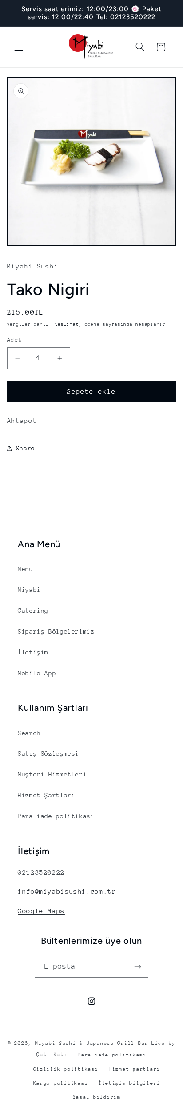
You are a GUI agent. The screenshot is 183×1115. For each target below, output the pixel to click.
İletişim (33, 652)
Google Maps (41, 910)
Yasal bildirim (97, 1097)
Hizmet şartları (134, 1069)
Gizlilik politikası (66, 1069)
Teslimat (67, 324)
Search (29, 733)
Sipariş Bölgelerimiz (56, 631)
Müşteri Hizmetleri (52, 774)
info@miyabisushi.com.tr (67, 891)
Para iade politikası (56, 816)
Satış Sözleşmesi (48, 753)
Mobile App (37, 673)
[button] (18, 47)
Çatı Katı (52, 1054)
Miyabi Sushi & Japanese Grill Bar (91, 1043)
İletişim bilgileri (129, 1083)
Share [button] (25, 448)
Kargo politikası (60, 1083)
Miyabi (29, 589)
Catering (33, 610)
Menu (25, 568)
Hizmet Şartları (46, 795)
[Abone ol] (137, 966)
